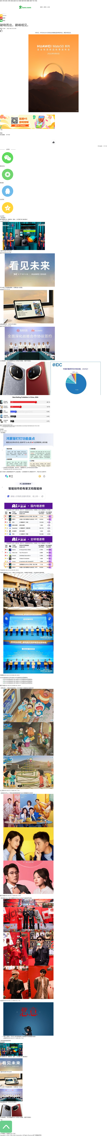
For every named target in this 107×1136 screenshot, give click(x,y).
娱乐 (6, 1)
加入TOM (12, 1133)
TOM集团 (2, 1133)
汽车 (33, 1)
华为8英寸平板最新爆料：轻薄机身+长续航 (11, 287)
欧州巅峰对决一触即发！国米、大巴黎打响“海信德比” (14, 219)
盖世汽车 (2, 253)
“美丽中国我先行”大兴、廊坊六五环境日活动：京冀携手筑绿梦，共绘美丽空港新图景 (22, 572)
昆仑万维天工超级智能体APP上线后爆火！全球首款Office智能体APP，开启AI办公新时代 (23, 471)
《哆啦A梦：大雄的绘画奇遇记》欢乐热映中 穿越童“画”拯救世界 (17, 688)
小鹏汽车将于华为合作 (6, 251)
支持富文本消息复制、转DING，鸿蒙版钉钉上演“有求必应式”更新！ (21, 467)
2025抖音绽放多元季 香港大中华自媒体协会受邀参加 (14, 677)
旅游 (14, 1)
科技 (36, 1)
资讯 (4, 1)
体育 (9, 1)
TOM (4, 28)
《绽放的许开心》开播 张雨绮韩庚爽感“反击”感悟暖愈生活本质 (16, 793)
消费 (30, 1)
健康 (28, 1)
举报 (1, 133)
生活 (17, 1)
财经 (25, 1)
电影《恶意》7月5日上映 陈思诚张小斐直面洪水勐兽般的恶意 (19, 1036)
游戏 (12, 1)
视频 (22, 1)
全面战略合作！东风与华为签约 (8, 324)
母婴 (20, 1)
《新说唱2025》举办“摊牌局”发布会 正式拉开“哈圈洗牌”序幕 (16, 898)
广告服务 (7, 1133)
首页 (1, 1)
